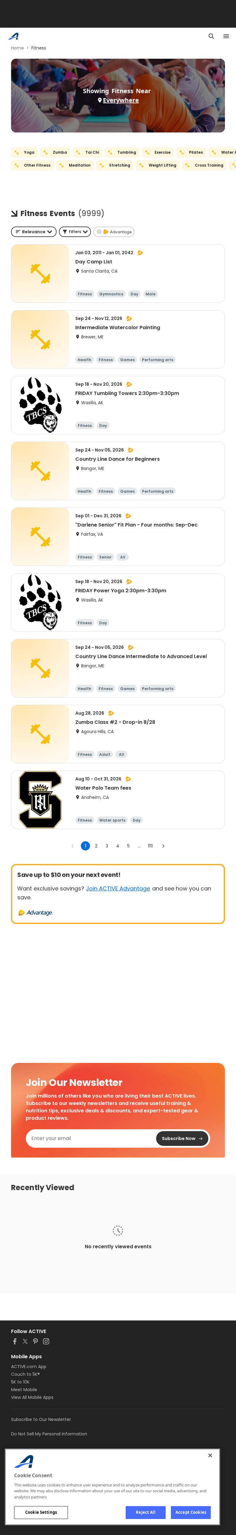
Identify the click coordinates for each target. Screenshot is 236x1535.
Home (17, 48)
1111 (150, 846)
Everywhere (121, 100)
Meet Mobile (24, 1390)
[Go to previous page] (72, 845)
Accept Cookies (190, 1512)
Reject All (145, 1512)
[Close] (210, 1455)
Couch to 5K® (25, 1374)
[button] (75, 232)
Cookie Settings (41, 1512)
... (139, 846)
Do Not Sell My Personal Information (49, 1434)
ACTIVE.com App (28, 1366)
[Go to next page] (163, 845)
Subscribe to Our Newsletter (41, 1419)
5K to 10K (20, 1382)
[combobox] (34, 232)
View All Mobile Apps (32, 1397)
